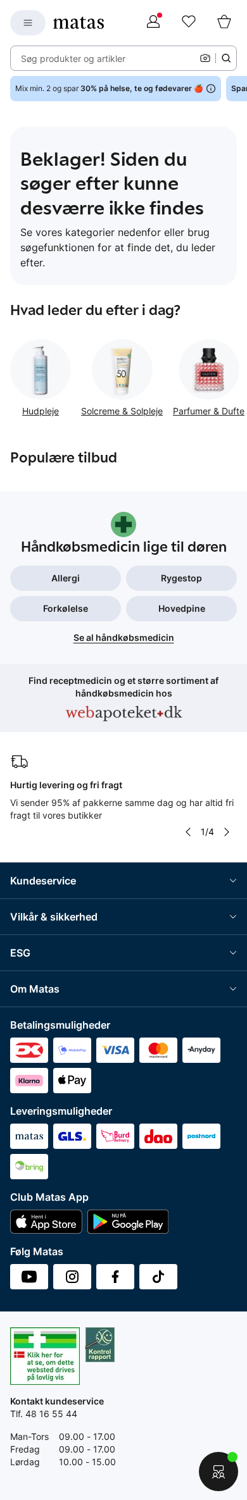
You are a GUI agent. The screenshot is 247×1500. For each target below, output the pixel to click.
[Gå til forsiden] (78, 22)
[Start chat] (218, 1471)
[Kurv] (224, 22)
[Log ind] (153, 22)
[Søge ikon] (226, 58)
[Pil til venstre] (188, 832)
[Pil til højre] (227, 832)
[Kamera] (205, 58)
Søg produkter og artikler (73, 58)
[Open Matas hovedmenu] (28, 22)
